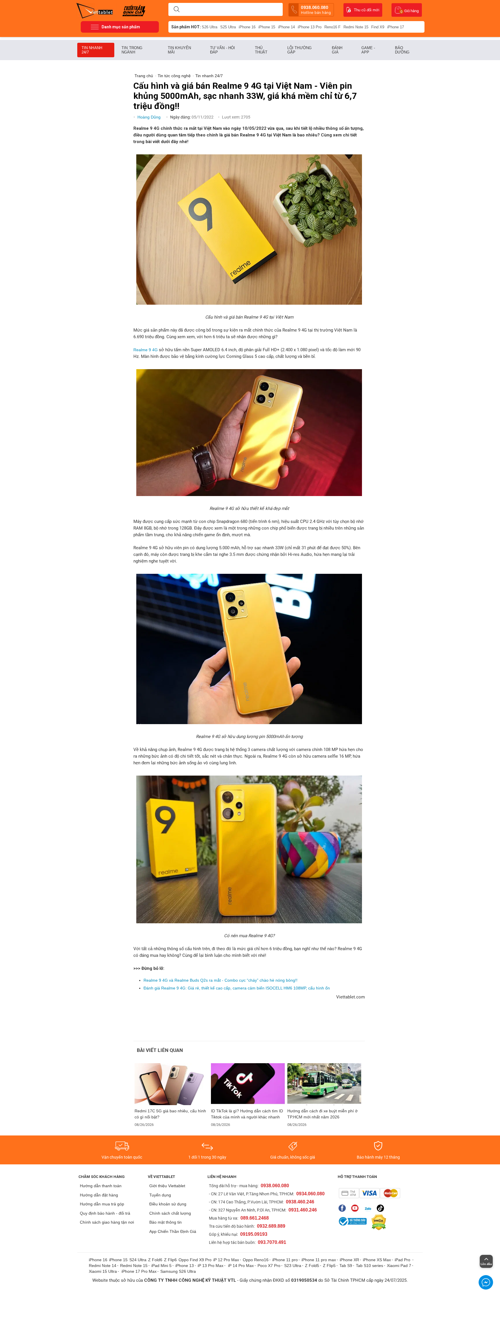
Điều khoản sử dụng (167, 1204)
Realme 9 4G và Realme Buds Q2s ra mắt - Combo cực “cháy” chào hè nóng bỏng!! (220, 980)
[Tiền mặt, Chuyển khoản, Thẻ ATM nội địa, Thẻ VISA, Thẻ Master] (369, 1193)
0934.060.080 (310, 1193)
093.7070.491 (272, 1242)
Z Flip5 (329, 1265)
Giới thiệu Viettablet (167, 1185)
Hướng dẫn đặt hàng (99, 1195)
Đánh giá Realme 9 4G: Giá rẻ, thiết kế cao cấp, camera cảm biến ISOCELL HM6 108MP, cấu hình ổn (237, 988)
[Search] (176, 9)
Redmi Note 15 (355, 27)
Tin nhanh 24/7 (92, 50)
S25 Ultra (228, 27)
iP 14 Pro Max (241, 1265)
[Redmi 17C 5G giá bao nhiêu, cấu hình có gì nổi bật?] (172, 1084)
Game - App (368, 50)
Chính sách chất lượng (170, 1213)
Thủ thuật (261, 50)
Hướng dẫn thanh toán (101, 1185)
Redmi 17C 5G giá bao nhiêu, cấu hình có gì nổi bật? (170, 1114)
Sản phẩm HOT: (186, 27)
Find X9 (377, 27)
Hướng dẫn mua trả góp (102, 1204)
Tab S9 (345, 1265)
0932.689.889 (271, 1226)
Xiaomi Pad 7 (399, 1265)
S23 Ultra (292, 1265)
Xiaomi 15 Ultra (103, 1271)
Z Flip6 (170, 1259)
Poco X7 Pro (269, 1265)
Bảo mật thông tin (165, 1222)
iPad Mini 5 (161, 1265)
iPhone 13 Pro (309, 27)
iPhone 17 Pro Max (139, 1271)
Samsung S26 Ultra (178, 1271)
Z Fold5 (312, 1265)
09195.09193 (253, 1234)
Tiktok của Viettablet (382, 1208)
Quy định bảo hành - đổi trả (105, 1213)
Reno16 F (332, 27)
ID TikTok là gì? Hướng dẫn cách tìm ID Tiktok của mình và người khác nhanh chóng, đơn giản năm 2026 (247, 1114)
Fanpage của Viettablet (344, 1208)
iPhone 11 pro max (319, 1259)
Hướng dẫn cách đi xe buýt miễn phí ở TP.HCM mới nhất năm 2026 (322, 1114)
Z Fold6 (155, 1259)
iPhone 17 (395, 27)
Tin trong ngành (132, 50)
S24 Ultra (137, 1259)
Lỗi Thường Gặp (299, 50)
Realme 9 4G (145, 349)
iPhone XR (349, 1259)
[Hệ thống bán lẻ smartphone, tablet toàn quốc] (96, 10)
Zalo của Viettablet (369, 1208)
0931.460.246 (302, 1209)
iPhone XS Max (377, 1259)
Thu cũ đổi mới (366, 10)
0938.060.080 (316, 10)
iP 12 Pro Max (226, 1259)
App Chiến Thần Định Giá (172, 1231)
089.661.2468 (254, 1218)
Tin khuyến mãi (179, 50)
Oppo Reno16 (256, 1259)
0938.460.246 (300, 1201)
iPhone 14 (286, 27)
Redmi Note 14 (102, 1265)
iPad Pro (403, 1259)
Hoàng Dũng (149, 117)
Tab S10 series (369, 1265)
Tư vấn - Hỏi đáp (222, 50)
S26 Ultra (209, 27)
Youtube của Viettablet (356, 1208)
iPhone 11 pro (285, 1259)
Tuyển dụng (160, 1195)
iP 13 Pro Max (210, 1265)
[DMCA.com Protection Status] (377, 1222)
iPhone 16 (247, 27)
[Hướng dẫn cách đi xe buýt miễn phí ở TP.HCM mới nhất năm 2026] (324, 1084)
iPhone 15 (266, 27)
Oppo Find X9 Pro (195, 1259)
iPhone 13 (184, 1265)
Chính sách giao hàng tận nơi (107, 1222)
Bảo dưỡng (402, 50)
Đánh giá (337, 50)
